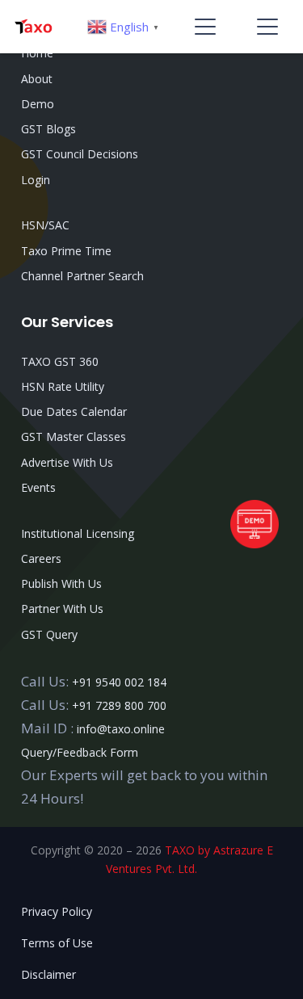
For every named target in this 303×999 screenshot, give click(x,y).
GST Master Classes (73, 436)
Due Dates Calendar (74, 411)
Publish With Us (61, 583)
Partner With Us (62, 608)
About (37, 78)
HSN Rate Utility (62, 386)
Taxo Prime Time (66, 250)
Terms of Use (57, 943)
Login (35, 179)
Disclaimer (48, 974)
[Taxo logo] (33, 27)
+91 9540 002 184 (119, 682)
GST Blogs (48, 128)
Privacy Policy (56, 911)
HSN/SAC (45, 225)
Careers (41, 558)
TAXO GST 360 (60, 361)
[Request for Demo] (254, 543)
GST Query (49, 634)
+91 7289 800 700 (119, 705)
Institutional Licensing (77, 533)
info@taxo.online (121, 729)
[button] (205, 26)
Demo (37, 103)
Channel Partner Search (82, 275)
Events (38, 487)
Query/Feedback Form (79, 752)
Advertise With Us (67, 462)
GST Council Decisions (79, 154)
